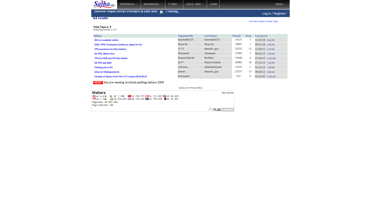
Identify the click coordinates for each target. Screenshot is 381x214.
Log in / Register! (274, 14)
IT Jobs (172, 4)
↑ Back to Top (362, 206)
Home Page (272, 21)
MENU (279, 4)
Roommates (151, 4)
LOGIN (213, 4)
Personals (127, 4)
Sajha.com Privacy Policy (190, 88)
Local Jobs (193, 4)
